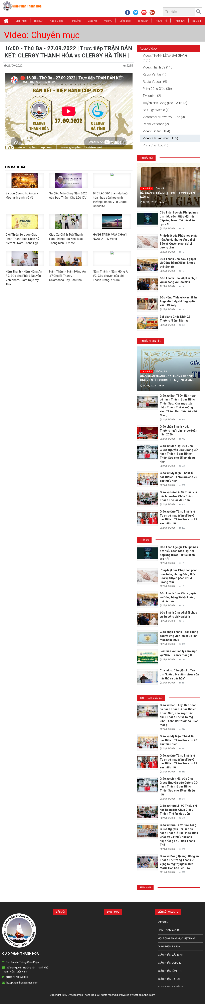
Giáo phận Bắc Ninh (170, 954)
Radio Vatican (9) (155, 82)
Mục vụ (108, 20)
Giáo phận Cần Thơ (170, 970)
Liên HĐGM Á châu (169, 930)
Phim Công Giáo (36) (157, 89)
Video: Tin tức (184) (156, 131)
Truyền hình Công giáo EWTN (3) (165, 103)
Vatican (163, 922)
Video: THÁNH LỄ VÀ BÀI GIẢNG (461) (165, 58)
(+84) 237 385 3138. (17, 976)
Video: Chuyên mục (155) (160, 138)
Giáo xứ (92, 20)
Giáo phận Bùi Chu (170, 962)
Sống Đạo (125, 20)
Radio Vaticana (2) (156, 124)
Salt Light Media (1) (156, 110)
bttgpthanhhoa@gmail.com (22, 982)
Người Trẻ (161, 20)
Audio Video (56, 20)
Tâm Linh (143, 20)
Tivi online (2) (152, 96)
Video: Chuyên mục (42, 35)
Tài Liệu (196, 20)
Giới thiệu (21, 20)
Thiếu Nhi (179, 20)
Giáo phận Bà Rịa (169, 946)
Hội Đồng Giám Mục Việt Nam (176, 938)
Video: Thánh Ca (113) (158, 67)
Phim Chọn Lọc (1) (155, 145)
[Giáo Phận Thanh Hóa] (22, 5)
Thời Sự (38, 20)
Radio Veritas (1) (154, 74)
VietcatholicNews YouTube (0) (164, 117)
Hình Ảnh (75, 20)
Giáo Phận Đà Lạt (169, 979)
